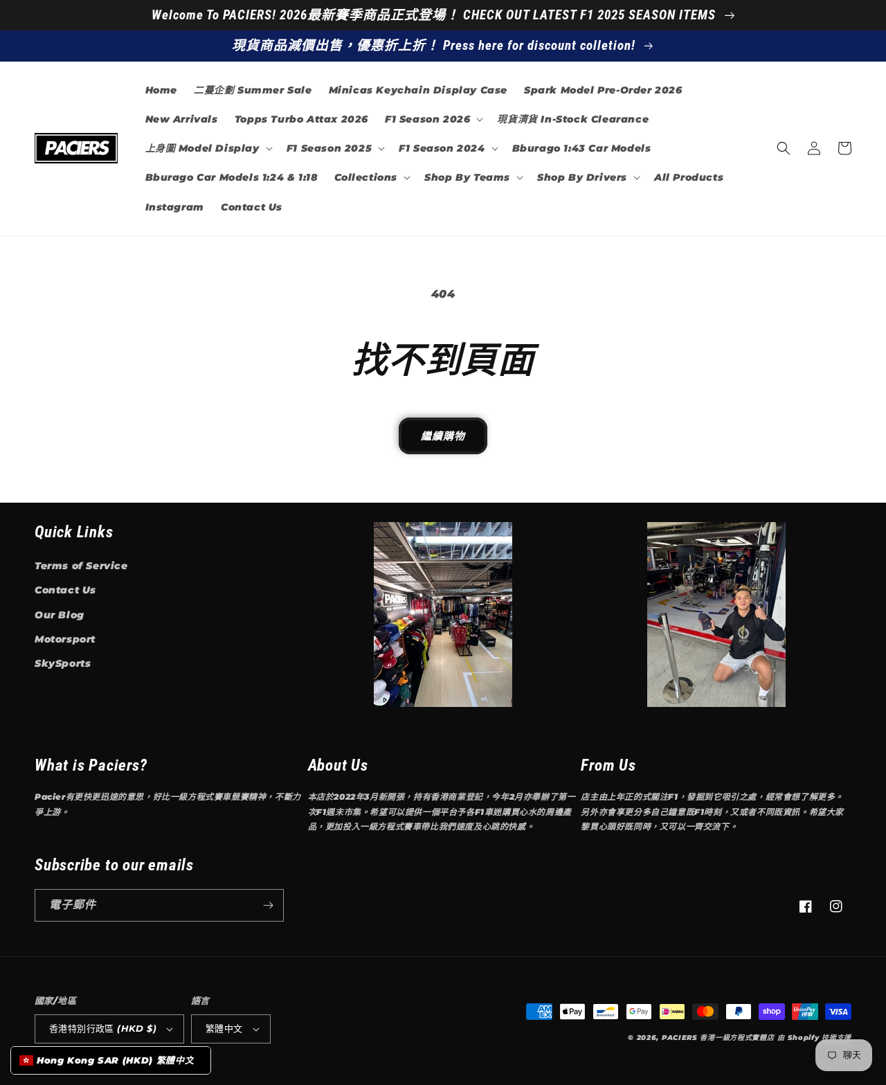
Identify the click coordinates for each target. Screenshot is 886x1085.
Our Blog (59, 615)
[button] (433, 119)
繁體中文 (224, 1028)
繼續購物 (443, 435)
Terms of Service (81, 565)
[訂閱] (268, 905)
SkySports (63, 663)
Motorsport (65, 639)
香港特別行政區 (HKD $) (102, 1028)
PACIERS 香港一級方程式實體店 (718, 1037)
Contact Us (65, 590)
